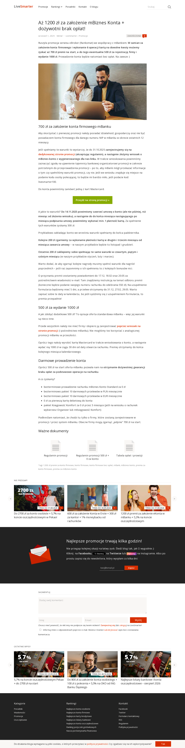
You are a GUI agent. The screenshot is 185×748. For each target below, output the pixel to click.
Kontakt (83, 6)
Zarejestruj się (108, 625)
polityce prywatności (97, 743)
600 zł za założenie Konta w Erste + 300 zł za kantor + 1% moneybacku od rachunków (91, 517)
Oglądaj (131, 553)
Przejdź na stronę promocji (91, 200)
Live (23, 6)
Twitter (122, 712)
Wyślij (138, 620)
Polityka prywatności (128, 727)
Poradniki (70, 6)
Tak (163, 743)
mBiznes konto (128, 465)
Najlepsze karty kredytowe (79, 716)
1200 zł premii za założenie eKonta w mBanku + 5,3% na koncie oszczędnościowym (143, 517)
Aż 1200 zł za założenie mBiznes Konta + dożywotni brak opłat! (81, 25)
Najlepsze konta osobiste (78, 708)
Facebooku (84, 553)
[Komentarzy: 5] (168, 507)
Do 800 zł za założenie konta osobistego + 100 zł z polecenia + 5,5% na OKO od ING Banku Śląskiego (92, 683)
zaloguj (122, 625)
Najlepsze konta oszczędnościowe (82, 723)
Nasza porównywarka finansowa (81, 730)
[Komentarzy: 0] (144, 35)
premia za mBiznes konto (65, 469)
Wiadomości (19, 712)
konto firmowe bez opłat (101, 465)
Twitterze (115, 553)
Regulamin (123, 723)
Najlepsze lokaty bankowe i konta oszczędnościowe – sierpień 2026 (141, 681)
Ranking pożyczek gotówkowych (81, 727)
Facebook (123, 708)
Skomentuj (44, 592)
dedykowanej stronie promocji (56, 154)
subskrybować (111, 629)
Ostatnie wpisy (22, 646)
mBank (117, 465)
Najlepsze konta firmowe (78, 712)
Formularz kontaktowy (129, 716)
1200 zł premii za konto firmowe (58, 465)
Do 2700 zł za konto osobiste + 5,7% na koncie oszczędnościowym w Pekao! (37, 515)
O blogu (94, 6)
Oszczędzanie (20, 719)
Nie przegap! (20, 480)
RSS (120, 719)
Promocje (43, 6)
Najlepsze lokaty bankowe (78, 719)
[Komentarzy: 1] (61, 507)
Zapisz (131, 567)
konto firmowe (81, 465)
